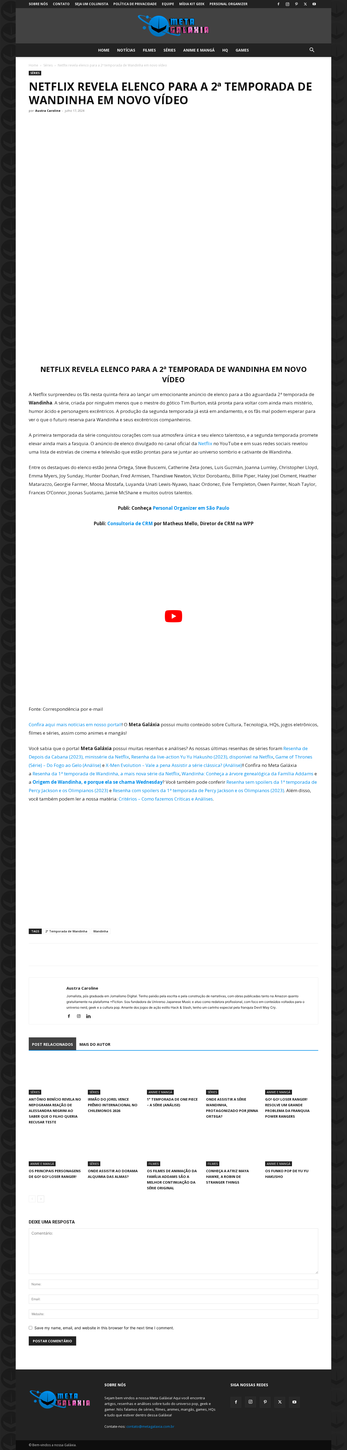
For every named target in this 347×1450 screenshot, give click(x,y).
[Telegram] (71, 954)
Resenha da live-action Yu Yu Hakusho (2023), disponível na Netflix (202, 757)
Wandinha (100, 931)
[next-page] (40, 1199)
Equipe (168, 4)
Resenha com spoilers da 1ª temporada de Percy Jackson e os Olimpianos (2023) (198, 790)
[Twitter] (305, 4)
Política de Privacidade (135, 4)
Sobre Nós (38, 4)
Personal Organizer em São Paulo (191, 508)
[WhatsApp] (59, 954)
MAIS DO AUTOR (94, 1044)
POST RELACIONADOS (52, 1044)
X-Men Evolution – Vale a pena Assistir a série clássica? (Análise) (174, 765)
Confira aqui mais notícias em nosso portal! (75, 724)
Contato (61, 4)
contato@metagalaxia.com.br (150, 1426)
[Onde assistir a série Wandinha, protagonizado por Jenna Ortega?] (232, 1076)
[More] (84, 954)
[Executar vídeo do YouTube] (173, 616)
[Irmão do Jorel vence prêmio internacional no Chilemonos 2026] (114, 1076)
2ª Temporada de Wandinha (66, 931)
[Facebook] (278, 4)
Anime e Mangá (199, 50)
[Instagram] (287, 4)
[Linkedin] (90, 1016)
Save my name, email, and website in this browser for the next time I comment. (104, 1327)
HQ (225, 50)
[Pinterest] (296, 4)
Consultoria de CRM (130, 523)
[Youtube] (314, 4)
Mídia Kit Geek (191, 4)
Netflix (205, 443)
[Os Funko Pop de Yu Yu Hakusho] (291, 1148)
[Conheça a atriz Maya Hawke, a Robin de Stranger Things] (232, 1148)
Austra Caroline (47, 111)
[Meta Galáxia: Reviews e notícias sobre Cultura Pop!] (173, 26)
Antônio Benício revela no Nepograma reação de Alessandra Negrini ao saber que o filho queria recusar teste (55, 1110)
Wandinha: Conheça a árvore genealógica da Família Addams (247, 773)
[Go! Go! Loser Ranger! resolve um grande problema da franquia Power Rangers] (291, 1076)
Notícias (126, 50)
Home (104, 50)
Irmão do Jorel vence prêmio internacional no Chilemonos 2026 (112, 1105)
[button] (311, 50)
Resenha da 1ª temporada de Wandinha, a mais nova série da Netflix (106, 773)
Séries (169, 50)
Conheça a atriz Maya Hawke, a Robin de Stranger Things (227, 1176)
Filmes (149, 50)
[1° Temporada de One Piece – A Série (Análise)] (173, 1076)
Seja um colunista (91, 4)
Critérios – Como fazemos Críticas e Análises (166, 799)
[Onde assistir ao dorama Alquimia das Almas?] (114, 1148)
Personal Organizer (229, 4)
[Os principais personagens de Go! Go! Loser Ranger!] (55, 1148)
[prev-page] (32, 1199)
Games (242, 50)
